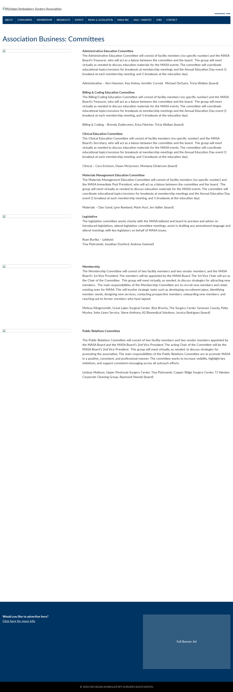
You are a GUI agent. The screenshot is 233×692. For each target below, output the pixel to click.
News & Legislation (100, 20)
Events (79, 20)
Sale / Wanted (142, 20)
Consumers (24, 20)
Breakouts (63, 20)
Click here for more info (19, 621)
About (9, 20)
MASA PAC (123, 20)
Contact (171, 20)
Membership (44, 20)
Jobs (159, 20)
